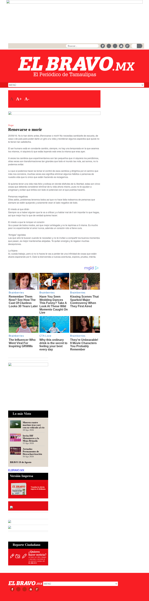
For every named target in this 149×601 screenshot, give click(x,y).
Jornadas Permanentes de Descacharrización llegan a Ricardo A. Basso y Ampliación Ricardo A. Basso (33, 451)
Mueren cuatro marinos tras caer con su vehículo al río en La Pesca (34, 425)
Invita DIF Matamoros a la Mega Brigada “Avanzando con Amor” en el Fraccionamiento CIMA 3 (31, 438)
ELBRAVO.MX (16, 470)
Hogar (11, 125)
